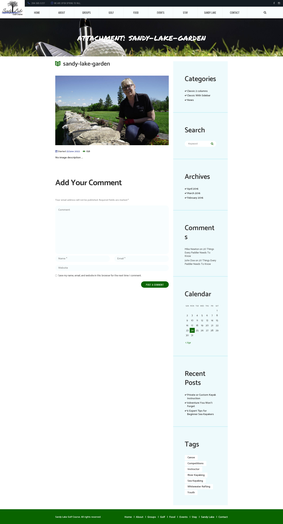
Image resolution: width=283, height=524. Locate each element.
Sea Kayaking (195, 481)
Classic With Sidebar (198, 95)
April (192, 189)
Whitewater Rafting (198, 486)
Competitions (195, 463)
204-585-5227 (38, 3)
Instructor (193, 469)
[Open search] (265, 12)
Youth (191, 492)
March (193, 193)
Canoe (191, 457)
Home (37, 12)
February (195, 198)
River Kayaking (196, 475)
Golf (111, 12)
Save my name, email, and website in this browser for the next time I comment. (99, 275)
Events (160, 12)
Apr (189, 342)
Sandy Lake (210, 12)
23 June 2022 (73, 151)
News (190, 100)
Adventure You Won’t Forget (199, 405)
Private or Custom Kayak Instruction (201, 397)
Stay (185, 12)
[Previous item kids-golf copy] (83, 110)
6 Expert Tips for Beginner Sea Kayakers (200, 412)
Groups (86, 12)
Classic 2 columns (197, 91)
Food (136, 12)
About (61, 12)
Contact (235, 12)
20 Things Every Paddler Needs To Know (199, 252)
